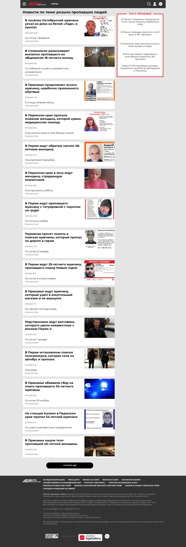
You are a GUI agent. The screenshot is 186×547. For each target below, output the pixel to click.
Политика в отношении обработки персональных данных (65, 515)
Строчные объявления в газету (123, 483)
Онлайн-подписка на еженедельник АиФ (62, 483)
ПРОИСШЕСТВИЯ (31, 41)
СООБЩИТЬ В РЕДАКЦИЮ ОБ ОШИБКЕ (59, 489)
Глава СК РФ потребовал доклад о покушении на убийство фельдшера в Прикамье (140, 68)
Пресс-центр (73, 480)
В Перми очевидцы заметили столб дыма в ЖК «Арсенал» (140, 33)
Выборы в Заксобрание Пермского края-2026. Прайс (98, 486)
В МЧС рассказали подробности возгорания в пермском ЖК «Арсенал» (140, 56)
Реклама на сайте (91, 480)
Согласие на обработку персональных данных (61, 513)
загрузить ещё (69, 465)
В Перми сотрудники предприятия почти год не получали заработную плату (140, 22)
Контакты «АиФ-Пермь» (94, 483)
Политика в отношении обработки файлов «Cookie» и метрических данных (72, 517)
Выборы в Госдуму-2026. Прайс (57, 486)
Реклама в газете (110, 480)
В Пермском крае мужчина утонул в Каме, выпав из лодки (140, 45)
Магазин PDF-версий (131, 480)
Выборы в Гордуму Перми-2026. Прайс (142, 486)
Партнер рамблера (68, 536)
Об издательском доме (54, 480)
